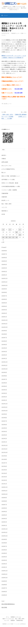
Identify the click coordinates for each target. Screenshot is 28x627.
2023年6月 (4, 382)
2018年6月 (4, 591)
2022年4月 (4, 431)
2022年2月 (4, 438)
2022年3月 (4, 435)
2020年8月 (4, 501)
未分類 (3, 214)
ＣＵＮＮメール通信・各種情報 (9, 190)
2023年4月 (4, 389)
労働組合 (4, 158)
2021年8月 (4, 459)
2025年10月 (4, 285)
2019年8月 (4, 542)
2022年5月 (4, 428)
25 (6, 237)
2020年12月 (4, 487)
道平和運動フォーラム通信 (8, 179)
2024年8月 (4, 334)
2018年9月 (4, 581)
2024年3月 (4, 351)
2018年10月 (4, 577)
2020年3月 (4, 518)
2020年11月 (4, 490)
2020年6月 (4, 508)
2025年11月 (4, 282)
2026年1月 (4, 275)
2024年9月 (4, 330)
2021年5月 (4, 469)
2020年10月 (4, 494)
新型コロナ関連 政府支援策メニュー (11, 176)
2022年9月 (4, 414)
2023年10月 (4, 369)
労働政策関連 (5, 193)
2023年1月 (4, 400)
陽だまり (4, 172)
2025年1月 (4, 316)
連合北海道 (4, 607)
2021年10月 (4, 452)
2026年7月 (4, 254)
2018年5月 (4, 595)
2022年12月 (4, 403)
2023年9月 (4, 372)
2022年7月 (4, 421)
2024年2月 (4, 355)
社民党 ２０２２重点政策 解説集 (10, 183)
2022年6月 (4, 424)
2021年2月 (4, 480)
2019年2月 (4, 563)
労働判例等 (4, 197)
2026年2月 (4, 271)
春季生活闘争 (5, 162)
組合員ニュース (7, 103)
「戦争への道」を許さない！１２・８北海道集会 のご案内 (7, 116)
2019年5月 (4, 553)
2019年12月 (4, 529)
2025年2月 (4, 313)
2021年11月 (4, 449)
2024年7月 (4, 337)
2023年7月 (4, 379)
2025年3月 (4, 309)
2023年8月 (4, 375)
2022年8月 (4, 417)
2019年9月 (4, 539)
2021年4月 (4, 473)
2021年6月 (4, 466)
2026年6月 (4, 257)
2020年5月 (4, 511)
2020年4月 (4, 515)
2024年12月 (4, 320)
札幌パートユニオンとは (8, 618)
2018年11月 (4, 574)
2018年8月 (4, 584)
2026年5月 (4, 261)
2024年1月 (4, 358)
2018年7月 (4, 588)
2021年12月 (4, 445)
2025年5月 (4, 302)
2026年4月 (4, 264)
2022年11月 (4, 407)
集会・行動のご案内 (6, 203)
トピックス (4, 207)
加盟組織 (13, 620)
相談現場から (5, 210)
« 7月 (3, 242)
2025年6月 (4, 299)
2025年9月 (4, 289)
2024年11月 (4, 323)
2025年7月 (4, 296)
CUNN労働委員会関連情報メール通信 (11, 186)
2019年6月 (4, 549)
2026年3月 (4, 268)
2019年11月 (4, 532)
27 (13, 237)
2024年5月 (4, 344)
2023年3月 (4, 393)
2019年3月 (4, 560)
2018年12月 (4, 570)
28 (16, 237)
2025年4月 (4, 306)
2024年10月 (4, 327)
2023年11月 (4, 365)
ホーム (7, 617)
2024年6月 (4, 341)
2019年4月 (4, 556)
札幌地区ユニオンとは (16, 617)
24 (3, 237)
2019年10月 (4, 536)
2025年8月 (4, 292)
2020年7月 (4, 504)
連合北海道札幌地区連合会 (8, 604)
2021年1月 (4, 483)
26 (9, 237)
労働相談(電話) (19, 620)
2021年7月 (4, 463)
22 (19, 234)
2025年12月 (4, 278)
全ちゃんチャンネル (6, 165)
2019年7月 (4, 546)
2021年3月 (4, 476)
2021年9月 (4, 456)
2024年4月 (4, 348)
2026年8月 (4, 250)
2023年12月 (4, 362)
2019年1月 (4, 567)
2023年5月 (4, 386)
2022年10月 (4, 410)
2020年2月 (4, 522)
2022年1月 (4, 442)
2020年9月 (4, 497)
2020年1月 (4, 525)
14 (16, 232)
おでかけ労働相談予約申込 (8, 169)
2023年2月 (4, 396)
